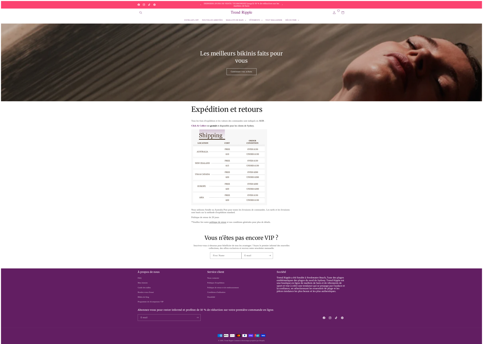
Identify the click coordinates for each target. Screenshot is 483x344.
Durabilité (211, 297)
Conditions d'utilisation (216, 292)
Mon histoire (143, 283)
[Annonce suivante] (282, 4)
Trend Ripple (228, 340)
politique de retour (217, 222)
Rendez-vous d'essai (146, 292)
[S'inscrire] (270, 255)
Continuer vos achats (241, 71)
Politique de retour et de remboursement (223, 287)
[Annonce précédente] (201, 4)
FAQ (139, 278)
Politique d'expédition (215, 283)
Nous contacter (213, 278)
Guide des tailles (144, 287)
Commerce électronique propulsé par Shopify (249, 340)
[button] (141, 13)
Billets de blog (143, 297)
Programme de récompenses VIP (150, 302)
